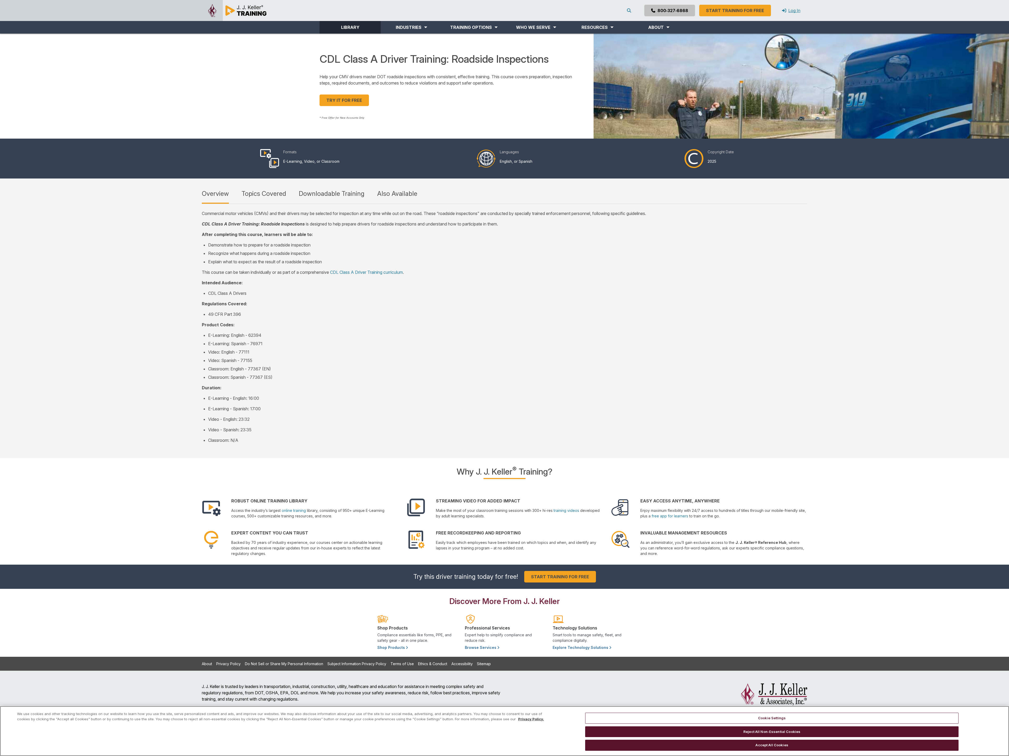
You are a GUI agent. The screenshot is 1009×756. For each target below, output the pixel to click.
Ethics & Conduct (432, 664)
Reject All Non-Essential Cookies (771, 731)
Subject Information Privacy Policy (356, 664)
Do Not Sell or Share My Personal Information (284, 664)
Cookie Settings (772, 718)
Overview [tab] (215, 193)
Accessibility (462, 664)
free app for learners (670, 516)
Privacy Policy (228, 664)
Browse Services (481, 647)
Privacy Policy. (531, 719)
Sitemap (484, 664)
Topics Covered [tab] (263, 193)
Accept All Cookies (771, 745)
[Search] (630, 10)
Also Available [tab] (397, 193)
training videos (566, 510)
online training (294, 510)
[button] (411, 27)
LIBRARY (350, 27)
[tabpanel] (504, 326)
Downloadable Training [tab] (331, 193)
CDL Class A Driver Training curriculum (366, 272)
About (207, 664)
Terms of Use (402, 664)
